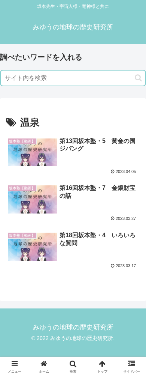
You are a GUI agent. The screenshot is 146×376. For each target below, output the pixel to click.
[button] (138, 78)
